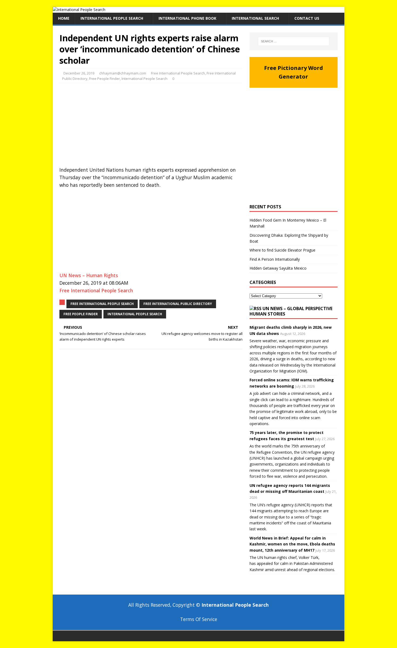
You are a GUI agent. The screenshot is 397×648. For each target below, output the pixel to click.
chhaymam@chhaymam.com (122, 73)
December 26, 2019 (78, 73)
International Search (255, 18)
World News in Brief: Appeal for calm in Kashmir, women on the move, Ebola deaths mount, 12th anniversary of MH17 (292, 544)
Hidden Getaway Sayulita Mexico (278, 268)
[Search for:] (293, 41)
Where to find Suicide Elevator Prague (282, 250)
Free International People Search (178, 73)
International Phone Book (187, 18)
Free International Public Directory (177, 303)
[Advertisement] (151, 126)
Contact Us (306, 18)
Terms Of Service (198, 619)
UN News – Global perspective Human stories (291, 311)
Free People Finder (104, 78)
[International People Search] (79, 9)
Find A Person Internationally (275, 259)
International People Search (111, 18)
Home (63, 18)
